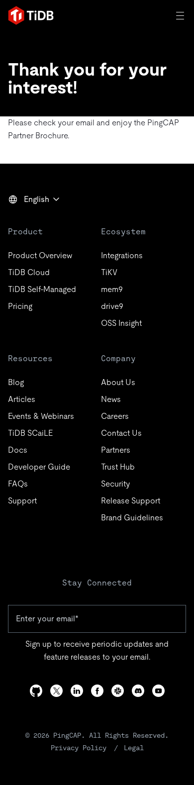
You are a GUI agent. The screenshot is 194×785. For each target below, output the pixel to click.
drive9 (112, 306)
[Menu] (181, 15)
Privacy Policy (78, 748)
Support (22, 500)
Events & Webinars (41, 416)
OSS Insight (121, 323)
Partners (115, 450)
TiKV (109, 272)
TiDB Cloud (29, 272)
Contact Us (121, 433)
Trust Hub (118, 467)
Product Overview (40, 255)
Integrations (122, 255)
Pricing (20, 306)
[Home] (31, 15)
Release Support (130, 500)
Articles (21, 399)
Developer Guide (39, 467)
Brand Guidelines (132, 517)
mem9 (112, 289)
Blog (16, 382)
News (111, 399)
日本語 (26, 221)
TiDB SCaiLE (30, 433)
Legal (134, 748)
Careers (115, 416)
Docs (17, 450)
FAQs (18, 484)
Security (115, 484)
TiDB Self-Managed (42, 289)
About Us (118, 382)
